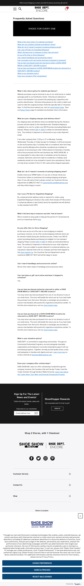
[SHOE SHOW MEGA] (31, 445)
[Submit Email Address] (36, 413)
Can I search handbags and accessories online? (35, 58)
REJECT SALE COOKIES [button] (42, 576)
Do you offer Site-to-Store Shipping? (31, 55)
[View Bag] (69, 8)
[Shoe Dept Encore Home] (42, 9)
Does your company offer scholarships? (32, 76)
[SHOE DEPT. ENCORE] (57, 445)
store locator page (50, 305)
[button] (80, 515)
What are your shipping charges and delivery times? (37, 44)
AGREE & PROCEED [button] (42, 570)
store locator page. (57, 107)
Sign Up (57, 408)
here (39, 219)
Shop (15, 496)
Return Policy (25, 110)
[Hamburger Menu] (15, 9)
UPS (36, 130)
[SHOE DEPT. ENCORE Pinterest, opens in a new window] (52, 458)
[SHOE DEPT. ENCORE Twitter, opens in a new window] (38, 458)
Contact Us (17, 485)
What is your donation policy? (28, 73)
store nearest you (26, 252)
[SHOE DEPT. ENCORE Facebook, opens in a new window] (31, 458)
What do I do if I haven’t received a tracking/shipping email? (39, 47)
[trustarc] (78, 584)
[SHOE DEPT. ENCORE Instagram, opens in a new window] (45, 458)
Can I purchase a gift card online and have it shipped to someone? (42, 60)
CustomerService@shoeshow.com (55, 183)
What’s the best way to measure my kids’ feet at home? (38, 52)
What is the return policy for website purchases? (35, 42)
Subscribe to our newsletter (26, 409)
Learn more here (59, 352)
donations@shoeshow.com (42, 355)
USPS (43, 130)
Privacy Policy (47, 557)
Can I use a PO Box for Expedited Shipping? (33, 50)
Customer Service (20, 474)
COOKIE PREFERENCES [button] (42, 563)
